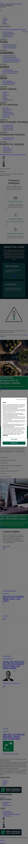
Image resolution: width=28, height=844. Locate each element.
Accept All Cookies (14, 443)
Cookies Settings (14, 439)
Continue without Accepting (21, 399)
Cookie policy (5, 435)
